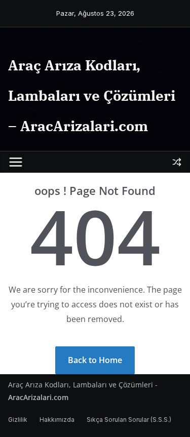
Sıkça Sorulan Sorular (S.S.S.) (129, 419)
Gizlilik (17, 419)
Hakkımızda (57, 419)
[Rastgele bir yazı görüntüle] (177, 162)
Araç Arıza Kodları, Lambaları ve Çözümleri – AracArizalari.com (91, 95)
